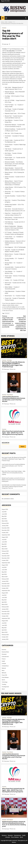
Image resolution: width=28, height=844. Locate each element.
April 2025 (4, 546)
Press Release (10, 394)
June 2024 (4, 569)
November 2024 (5, 558)
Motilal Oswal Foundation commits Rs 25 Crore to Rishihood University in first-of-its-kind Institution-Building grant (13, 480)
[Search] (26, 18)
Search (5, 443)
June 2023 (4, 597)
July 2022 (4, 623)
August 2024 (5, 565)
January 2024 (5, 581)
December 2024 (5, 555)
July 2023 (4, 595)
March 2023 (4, 604)
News (3, 670)
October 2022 (5, 616)
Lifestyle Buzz (5, 665)
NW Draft (4, 672)
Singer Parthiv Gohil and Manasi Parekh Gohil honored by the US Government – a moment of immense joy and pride (8, 321)
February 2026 (5, 523)
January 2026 (5, 525)
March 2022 (4, 632)
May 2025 (4, 544)
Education (4, 654)
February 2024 (5, 579)
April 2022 (4, 630)
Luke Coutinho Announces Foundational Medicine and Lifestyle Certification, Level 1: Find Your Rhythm (13, 399)
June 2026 (4, 514)
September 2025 (6, 535)
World (3, 689)
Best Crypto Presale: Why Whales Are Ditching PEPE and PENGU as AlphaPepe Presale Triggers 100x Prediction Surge (13, 364)
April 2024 (4, 574)
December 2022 (5, 611)
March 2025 (4, 548)
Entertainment (5, 656)
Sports (3, 679)
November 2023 (5, 586)
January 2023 (5, 609)
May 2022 (4, 627)
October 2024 (5, 560)
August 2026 (5, 509)
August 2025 (5, 537)
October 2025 (5, 532)
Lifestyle (4, 663)
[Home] (3, 18)
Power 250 (4, 675)
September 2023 (6, 590)
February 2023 (5, 606)
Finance (4, 658)
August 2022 (5, 620)
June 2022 (4, 625)
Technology (9, 360)
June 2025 (4, 541)
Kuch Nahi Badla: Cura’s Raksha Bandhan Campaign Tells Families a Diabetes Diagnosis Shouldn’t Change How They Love (14, 486)
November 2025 (5, 530)
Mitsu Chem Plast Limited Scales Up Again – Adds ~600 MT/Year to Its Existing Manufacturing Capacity (13, 433)
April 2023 (4, 602)
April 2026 (4, 518)
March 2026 (4, 521)
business (7, 313)
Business (4, 27)
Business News (5, 652)
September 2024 (6, 562)
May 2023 (4, 599)
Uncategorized (5, 686)
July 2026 (4, 511)
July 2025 (4, 539)
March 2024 (4, 576)
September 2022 (6, 618)
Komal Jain (13, 369)
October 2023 (5, 588)
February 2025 (5, 551)
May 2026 (4, 516)
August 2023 (5, 592)
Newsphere (21, 840)
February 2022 (5, 634)
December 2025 (5, 528)
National (4, 668)
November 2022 (5, 613)
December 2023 (5, 583)
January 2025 (5, 553)
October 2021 (5, 637)
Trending (4, 684)
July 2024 (4, 567)
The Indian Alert (10, 50)
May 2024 (4, 572)
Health (3, 661)
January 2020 (5, 639)
